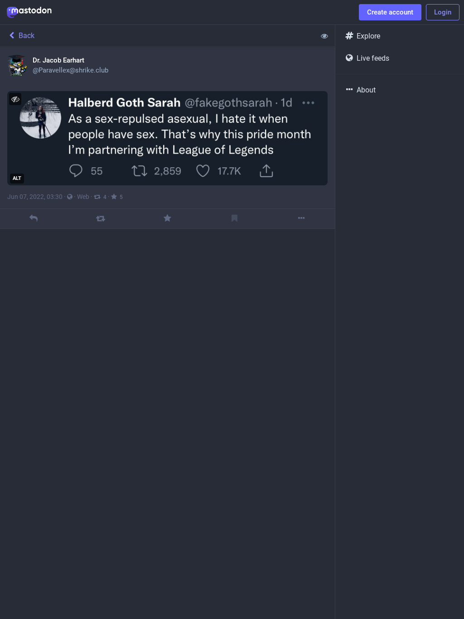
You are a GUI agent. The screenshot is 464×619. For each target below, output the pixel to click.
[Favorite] (167, 218)
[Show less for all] (324, 36)
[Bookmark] (234, 218)
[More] (301, 218)
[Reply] (33, 218)
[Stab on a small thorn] (100, 218)
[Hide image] (15, 99)
